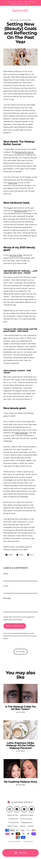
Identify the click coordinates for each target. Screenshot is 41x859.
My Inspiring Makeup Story (20, 781)
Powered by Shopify (28, 841)
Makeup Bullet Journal (24, 152)
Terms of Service (30, 636)
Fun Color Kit (13, 819)
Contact (30, 826)
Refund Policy (13, 826)
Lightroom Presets (26, 815)
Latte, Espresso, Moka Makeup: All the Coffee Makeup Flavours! (20, 745)
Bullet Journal (13, 815)
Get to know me (15, 20)
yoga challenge (21, 433)
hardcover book (20, 211)
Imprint (23, 826)
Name (5, 574)
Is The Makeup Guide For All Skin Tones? (20, 708)
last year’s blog (15, 255)
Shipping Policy (26, 822)
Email (5, 586)
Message (7, 598)
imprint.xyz (12, 183)
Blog (21, 651)
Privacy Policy (16, 636)
